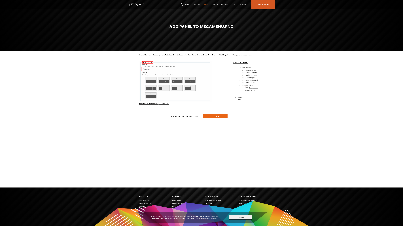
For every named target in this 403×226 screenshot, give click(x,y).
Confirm (240, 217)
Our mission (144, 200)
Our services (211, 196)
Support (156, 55)
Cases (215, 4)
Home (187, 4)
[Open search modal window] (182, 4)
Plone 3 (239, 97)
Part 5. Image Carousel (249, 80)
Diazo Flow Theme (210, 55)
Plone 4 (239, 99)
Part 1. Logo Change (248, 70)
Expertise (196, 4)
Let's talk (215, 116)
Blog (233, 4)
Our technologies (247, 196)
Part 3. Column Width (249, 75)
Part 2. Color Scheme (249, 72)
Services (206, 4)
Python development (248, 200)
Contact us (242, 4)
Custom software (213, 200)
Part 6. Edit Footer (248, 82)
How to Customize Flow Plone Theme (187, 55)
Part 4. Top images (248, 77)
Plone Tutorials (166, 55)
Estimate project (263, 4)
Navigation (240, 63)
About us (224, 4)
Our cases (176, 200)
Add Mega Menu (225, 55)
